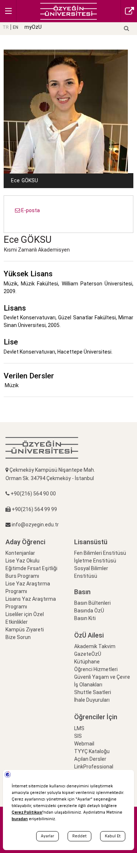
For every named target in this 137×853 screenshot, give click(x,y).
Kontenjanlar (20, 553)
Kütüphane (87, 662)
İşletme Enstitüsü (95, 561)
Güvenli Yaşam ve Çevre (102, 677)
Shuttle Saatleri (92, 692)
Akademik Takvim (94, 646)
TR (6, 27)
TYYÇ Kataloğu (92, 751)
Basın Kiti (85, 618)
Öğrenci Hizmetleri (96, 669)
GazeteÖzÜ (87, 654)
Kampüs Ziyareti (24, 629)
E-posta (30, 210)
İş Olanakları (88, 685)
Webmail (84, 744)
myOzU (33, 27)
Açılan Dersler (90, 759)
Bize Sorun (18, 637)
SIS (78, 736)
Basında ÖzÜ (89, 611)
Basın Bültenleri (92, 603)
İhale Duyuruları (92, 700)
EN (15, 27)
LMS (79, 728)
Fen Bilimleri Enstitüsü (100, 553)
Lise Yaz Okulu (22, 561)
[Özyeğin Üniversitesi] (68, 10)
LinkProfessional (93, 767)
